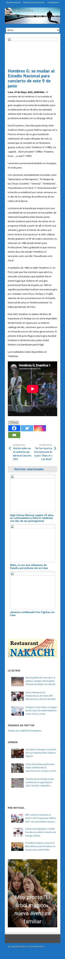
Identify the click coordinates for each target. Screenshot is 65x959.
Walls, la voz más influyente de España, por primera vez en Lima (29, 566)
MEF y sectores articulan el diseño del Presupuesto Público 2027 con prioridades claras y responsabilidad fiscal (40, 818)
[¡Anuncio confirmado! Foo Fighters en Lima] (32, 590)
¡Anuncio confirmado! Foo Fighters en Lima (32, 613)
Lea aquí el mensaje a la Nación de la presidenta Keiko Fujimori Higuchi (40, 753)
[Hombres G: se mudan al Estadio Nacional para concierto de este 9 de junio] (32, 52)
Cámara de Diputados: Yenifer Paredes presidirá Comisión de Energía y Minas (40, 832)
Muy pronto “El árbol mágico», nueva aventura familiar (32, 909)
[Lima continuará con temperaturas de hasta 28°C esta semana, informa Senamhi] (17, 696)
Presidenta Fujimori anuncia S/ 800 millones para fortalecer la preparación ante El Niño (40, 846)
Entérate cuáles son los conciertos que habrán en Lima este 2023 (22, 452)
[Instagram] (40, 428)
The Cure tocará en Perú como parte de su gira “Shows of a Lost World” (43, 452)
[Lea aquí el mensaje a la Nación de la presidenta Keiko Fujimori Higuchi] (17, 753)
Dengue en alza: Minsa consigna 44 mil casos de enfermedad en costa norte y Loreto (41, 710)
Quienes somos (13, 2)
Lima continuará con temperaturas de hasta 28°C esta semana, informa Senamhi (40, 696)
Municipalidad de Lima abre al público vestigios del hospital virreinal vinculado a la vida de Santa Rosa (40, 681)
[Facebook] (14, 428)
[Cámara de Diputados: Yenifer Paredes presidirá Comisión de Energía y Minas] (17, 832)
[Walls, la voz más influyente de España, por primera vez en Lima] (32, 543)
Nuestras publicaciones (34, 2)
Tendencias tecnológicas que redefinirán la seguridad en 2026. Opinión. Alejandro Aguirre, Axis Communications (40, 782)
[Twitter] (27, 428)
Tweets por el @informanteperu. (25, 730)
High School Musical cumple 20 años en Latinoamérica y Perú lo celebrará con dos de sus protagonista (32, 518)
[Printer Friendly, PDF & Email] (13, 422)
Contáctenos (53, 2)
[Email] (14, 435)
